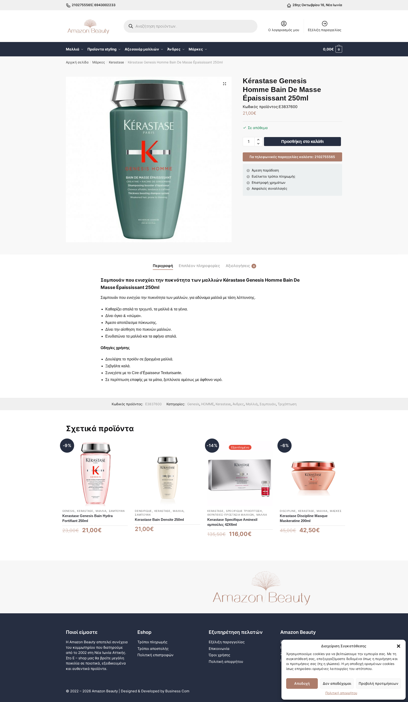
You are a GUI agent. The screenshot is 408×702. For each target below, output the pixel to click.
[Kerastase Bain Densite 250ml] (167, 473)
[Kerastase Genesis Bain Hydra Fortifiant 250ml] (95, 473)
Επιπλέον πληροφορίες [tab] (199, 265)
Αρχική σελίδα (77, 62)
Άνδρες (238, 404)
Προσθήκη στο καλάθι (302, 141)
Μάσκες (335, 511)
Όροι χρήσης (219, 655)
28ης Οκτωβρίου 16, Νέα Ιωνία (317, 5)
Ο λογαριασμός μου (283, 30)
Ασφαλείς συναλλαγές (269, 188)
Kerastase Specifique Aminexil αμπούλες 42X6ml (232, 522)
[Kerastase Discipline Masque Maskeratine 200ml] (312, 473)
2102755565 (82, 5)
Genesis (193, 404)
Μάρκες (98, 62)
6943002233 (104, 5)
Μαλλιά (252, 404)
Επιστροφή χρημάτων (268, 182)
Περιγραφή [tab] (163, 265)
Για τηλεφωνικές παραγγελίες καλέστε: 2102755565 (292, 157)
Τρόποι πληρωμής (152, 642)
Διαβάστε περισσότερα (240, 545)
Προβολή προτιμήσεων (378, 683)
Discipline (288, 511)
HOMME (207, 404)
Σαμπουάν (267, 404)
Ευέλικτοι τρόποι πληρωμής (273, 176)
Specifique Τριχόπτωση (244, 511)
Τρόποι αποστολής (153, 648)
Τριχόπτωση (287, 404)
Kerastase (116, 62)
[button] (398, 646)
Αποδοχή (302, 683)
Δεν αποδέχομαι (337, 683)
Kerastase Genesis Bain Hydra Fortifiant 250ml (87, 518)
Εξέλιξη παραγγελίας (324, 30)
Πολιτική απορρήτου (341, 693)
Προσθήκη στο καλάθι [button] (95, 545)
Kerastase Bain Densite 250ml (159, 520)
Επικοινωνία (219, 648)
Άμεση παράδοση (265, 170)
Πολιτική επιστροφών (155, 655)
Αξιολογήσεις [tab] (238, 265)
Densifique (143, 511)
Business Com (177, 691)
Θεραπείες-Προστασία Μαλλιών (230, 514)
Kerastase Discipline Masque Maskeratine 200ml (303, 518)
